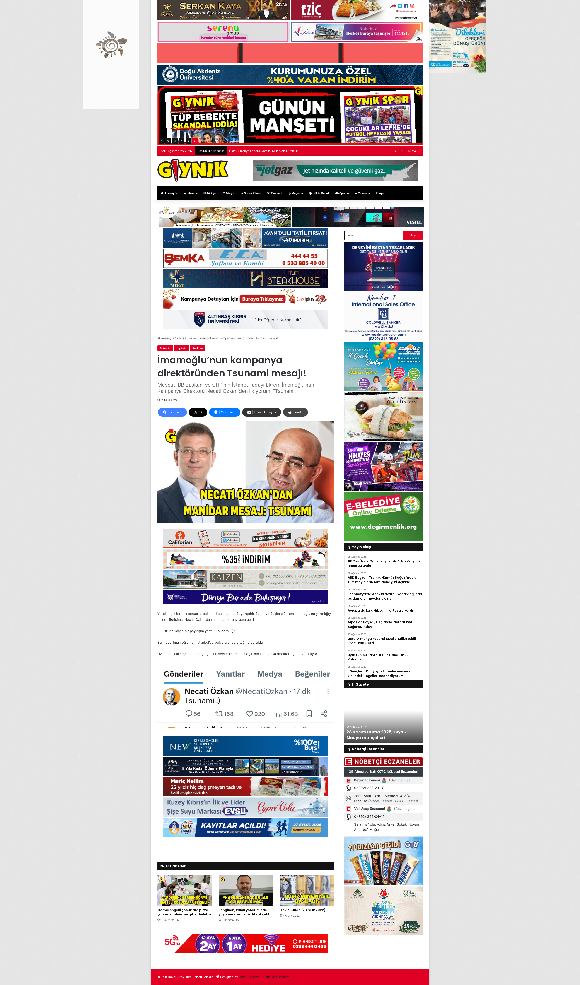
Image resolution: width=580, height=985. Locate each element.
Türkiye (211, 193)
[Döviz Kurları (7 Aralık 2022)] (307, 890)
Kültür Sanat (320, 193)
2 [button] (168, 141)
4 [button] (182, 141)
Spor (342, 193)
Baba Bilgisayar (249, 977)
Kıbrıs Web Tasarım (276, 977)
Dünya (229, 193)
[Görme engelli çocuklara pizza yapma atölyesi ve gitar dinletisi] (184, 890)
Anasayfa (170, 193)
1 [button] (161, 141)
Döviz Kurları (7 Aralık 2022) (303, 910)
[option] (383, 718)
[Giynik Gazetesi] (193, 170)
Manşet (165, 348)
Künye (412, 151)
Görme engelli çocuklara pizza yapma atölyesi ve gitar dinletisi (184, 912)
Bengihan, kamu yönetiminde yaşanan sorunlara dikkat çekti (245, 912)
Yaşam (362, 193)
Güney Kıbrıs (252, 193)
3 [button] (175, 141)
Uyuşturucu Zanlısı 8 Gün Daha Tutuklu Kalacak (262, 151)
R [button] (188, 141)
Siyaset (192, 338)
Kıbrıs (190, 193)
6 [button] (195, 141)
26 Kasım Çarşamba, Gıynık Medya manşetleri (376, 734)
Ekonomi (276, 193)
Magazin (297, 193)
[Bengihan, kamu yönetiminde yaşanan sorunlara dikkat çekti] (246, 890)
